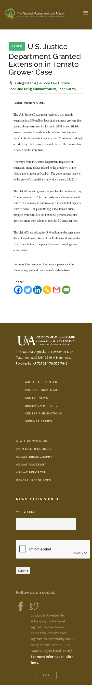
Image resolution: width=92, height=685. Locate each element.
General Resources (33, 480)
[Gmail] (56, 290)
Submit (23, 570)
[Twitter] (28, 290)
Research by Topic (41, 405)
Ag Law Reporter (31, 472)
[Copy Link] (47, 290)
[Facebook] (18, 290)
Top (46, 675)
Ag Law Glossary (31, 464)
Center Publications (43, 413)
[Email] (66, 290)
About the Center (41, 382)
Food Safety (67, 89)
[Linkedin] (37, 290)
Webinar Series (38, 421)
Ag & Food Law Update (52, 83)
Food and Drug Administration (32, 89)
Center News (36, 397)
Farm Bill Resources (34, 449)
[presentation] (53, 549)
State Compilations (33, 441)
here (57, 144)
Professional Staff (42, 390)
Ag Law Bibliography (34, 456)
